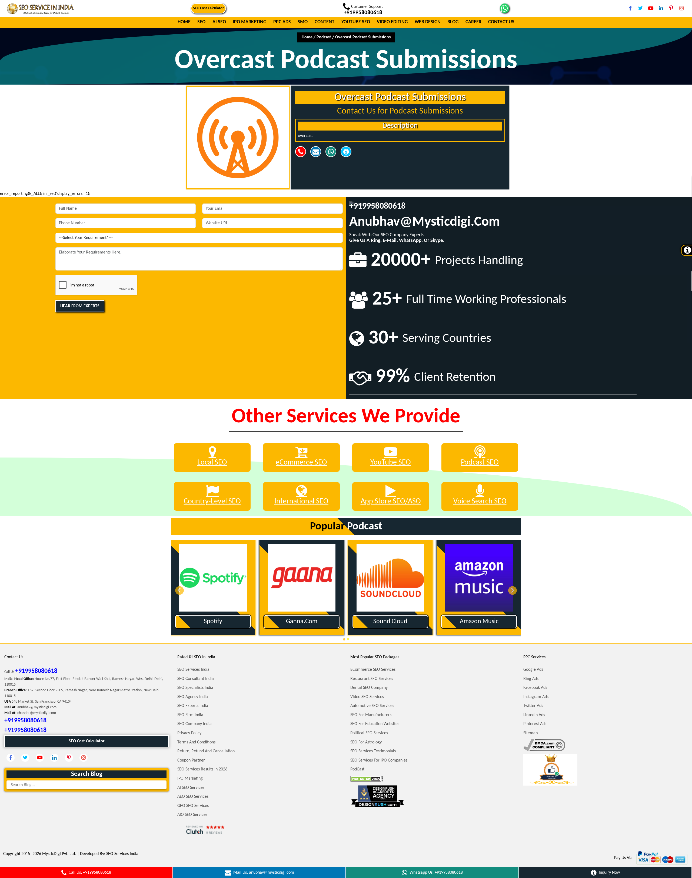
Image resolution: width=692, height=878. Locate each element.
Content (324, 22)
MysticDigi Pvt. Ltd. (59, 854)
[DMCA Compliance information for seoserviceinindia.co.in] (544, 745)
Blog (452, 22)
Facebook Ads (535, 688)
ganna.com (274, 621)
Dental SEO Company (369, 688)
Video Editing (392, 22)
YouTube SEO (355, 22)
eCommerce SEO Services (372, 669)
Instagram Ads (535, 697)
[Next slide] (512, 590)
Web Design (428, 22)
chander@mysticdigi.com (36, 713)
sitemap (530, 733)
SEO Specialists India (195, 688)
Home (184, 22)
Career (473, 22)
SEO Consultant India (195, 679)
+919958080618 (377, 206)
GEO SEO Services (193, 806)
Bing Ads (530, 679)
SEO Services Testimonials (373, 751)
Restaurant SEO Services (371, 679)
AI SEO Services (190, 788)
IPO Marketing (249, 22)
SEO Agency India (192, 697)
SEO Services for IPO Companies (378, 760)
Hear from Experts (79, 306)
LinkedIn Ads (534, 715)
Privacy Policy (189, 733)
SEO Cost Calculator (208, 8)
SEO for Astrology (366, 742)
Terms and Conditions (196, 742)
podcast (324, 37)
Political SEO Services (369, 733)
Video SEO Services (367, 697)
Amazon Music (451, 621)
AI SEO (219, 22)
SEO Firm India (190, 715)
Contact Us (501, 22)
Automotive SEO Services (372, 706)
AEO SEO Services (192, 796)
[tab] (344, 638)
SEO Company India (194, 724)
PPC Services (534, 657)
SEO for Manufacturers (370, 715)
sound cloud (362, 621)
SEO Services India (193, 669)
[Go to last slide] (179, 590)
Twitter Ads (533, 706)
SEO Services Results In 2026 (202, 769)
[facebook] (630, 8)
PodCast (357, 769)
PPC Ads (282, 22)
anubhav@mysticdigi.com (424, 222)
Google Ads (533, 669)
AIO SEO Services (192, 815)
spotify (185, 621)
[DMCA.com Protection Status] (366, 778)
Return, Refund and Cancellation (206, 751)
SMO (303, 22)
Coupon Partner (191, 760)
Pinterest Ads (534, 724)
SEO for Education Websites (374, 724)
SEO (201, 22)
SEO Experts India (192, 706)
